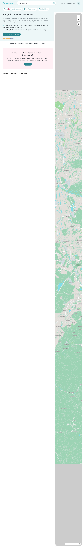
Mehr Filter (44, 9)
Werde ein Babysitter (68, 3)
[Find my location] (78, 24)
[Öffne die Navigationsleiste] (78, 3)
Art (7, 9)
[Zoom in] (78, 16)
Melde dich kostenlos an (12, 34)
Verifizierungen (30, 9)
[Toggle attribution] (80, 544)
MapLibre (67, 544)
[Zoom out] (78, 19)
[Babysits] (8, 3)
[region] (68, 279)
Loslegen (28, 64)
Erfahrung (17, 9)
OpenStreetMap (75, 544)
